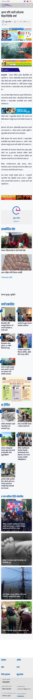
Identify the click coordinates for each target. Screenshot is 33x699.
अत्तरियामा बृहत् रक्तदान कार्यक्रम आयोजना (25, 324)
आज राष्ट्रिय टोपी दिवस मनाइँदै (11, 272)
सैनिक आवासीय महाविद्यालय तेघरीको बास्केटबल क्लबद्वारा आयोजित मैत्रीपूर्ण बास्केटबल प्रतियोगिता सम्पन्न (14, 526)
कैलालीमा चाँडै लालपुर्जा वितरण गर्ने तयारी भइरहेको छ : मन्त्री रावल (7, 326)
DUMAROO (20, 696)
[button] (26, 5)
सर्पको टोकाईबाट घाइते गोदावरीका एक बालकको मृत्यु (8, 426)
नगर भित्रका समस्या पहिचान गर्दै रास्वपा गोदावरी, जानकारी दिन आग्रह (14, 595)
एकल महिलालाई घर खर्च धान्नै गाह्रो (13, 250)
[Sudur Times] (7, 5)
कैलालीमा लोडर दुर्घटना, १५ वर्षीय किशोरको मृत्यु (6, 345)
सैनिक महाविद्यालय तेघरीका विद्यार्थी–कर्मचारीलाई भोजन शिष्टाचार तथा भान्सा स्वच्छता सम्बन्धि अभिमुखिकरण (24, 454)
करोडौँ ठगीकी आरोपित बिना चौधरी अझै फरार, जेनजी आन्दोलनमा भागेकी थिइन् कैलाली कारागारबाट (8, 484)
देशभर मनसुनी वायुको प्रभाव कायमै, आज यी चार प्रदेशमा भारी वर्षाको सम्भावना (7, 370)
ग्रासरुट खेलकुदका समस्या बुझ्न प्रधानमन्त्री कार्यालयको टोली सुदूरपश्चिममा (8, 451)
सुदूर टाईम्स (8, 22)
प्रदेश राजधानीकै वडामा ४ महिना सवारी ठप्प (24, 425)
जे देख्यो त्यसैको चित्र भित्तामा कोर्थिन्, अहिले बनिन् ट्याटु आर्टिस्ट (24, 352)
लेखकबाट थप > (16, 221)
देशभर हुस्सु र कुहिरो (8, 294)
